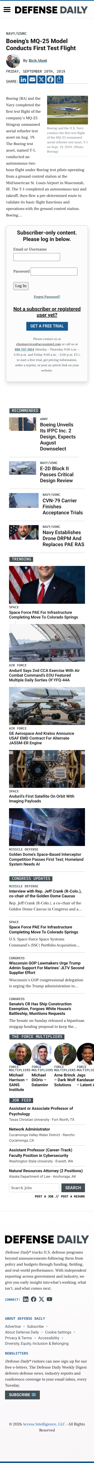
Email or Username (30, 249)
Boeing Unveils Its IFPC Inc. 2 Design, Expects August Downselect (58, 437)
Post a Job (44, 1196)
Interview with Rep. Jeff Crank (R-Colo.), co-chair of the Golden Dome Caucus (45, 893)
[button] (7, 10)
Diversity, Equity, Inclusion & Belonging (37, 1343)
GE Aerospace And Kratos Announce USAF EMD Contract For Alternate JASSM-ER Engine (41, 738)
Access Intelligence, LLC (44, 1424)
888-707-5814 (24, 350)
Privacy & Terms (18, 1338)
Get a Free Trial (47, 326)
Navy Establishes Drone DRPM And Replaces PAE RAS (63, 538)
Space (14, 607)
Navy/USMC (16, 34)
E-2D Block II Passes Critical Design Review (57, 474)
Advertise (13, 1326)
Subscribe (35, 1326)
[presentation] (20, 1054)
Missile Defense (23, 849)
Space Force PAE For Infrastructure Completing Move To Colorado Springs (43, 615)
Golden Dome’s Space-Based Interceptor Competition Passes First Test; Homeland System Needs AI (46, 859)
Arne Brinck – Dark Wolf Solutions (64, 1080)
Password (21, 271)
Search (73, 1187)
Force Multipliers (20, 1068)
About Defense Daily (22, 1332)
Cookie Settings (58, 1332)
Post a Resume (73, 1196)
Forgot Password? (47, 297)
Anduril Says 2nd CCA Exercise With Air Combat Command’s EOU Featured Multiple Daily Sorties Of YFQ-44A (44, 675)
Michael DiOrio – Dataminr (40, 1080)
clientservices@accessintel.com (38, 344)
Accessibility (48, 1338)
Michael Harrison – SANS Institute (18, 1082)
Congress (17, 958)
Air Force (18, 665)
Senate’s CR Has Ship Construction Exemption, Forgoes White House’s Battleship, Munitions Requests (40, 1009)
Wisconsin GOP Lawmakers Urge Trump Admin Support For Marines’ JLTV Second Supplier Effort (46, 968)
